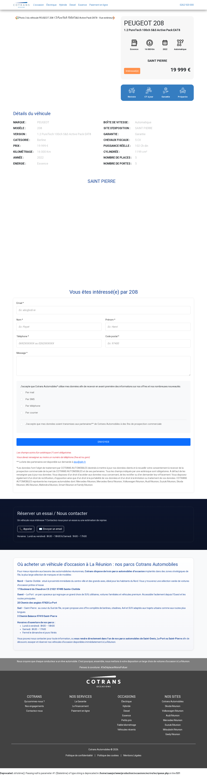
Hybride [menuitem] (63, 5)
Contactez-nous (34, 711)
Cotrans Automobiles (173, 701)
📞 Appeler (25, 528)
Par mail (30, 392)
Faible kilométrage (126, 725)
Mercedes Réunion (172, 720)
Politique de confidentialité (79, 755)
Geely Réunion (172, 734)
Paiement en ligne (80, 711)
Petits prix (126, 720)
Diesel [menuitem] (73, 5)
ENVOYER (103, 441)
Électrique (126, 701)
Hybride (127, 706)
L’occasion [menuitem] (38, 5)
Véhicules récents (127, 729)
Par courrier (32, 412)
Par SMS (30, 399)
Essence (126, 715)
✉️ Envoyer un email (50, 528)
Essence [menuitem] (82, 5)
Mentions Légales (132, 755)
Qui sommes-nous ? (34, 701)
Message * (21, 353)
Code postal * (112, 336)
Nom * (19, 319)
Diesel (127, 711)
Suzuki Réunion (173, 725)
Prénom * (110, 319)
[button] (56, 16)
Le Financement (80, 706)
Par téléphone (33, 406)
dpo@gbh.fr (80, 462)
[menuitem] (187, 5)
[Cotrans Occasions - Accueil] (21, 4)
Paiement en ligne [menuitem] (98, 5)
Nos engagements (34, 706)
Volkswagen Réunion (172, 711)
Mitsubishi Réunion (172, 729)
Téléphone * (22, 336)
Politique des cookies (108, 755)
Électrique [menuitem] (51, 5)
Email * (20, 303)
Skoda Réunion (172, 706)
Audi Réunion (173, 715)
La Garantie (80, 701)
